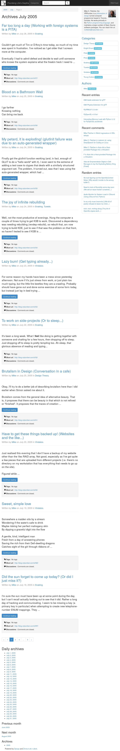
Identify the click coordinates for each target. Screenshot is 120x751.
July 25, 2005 (11, 704)
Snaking (39, 33)
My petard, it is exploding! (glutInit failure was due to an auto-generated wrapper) (37, 140)
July (11, 9)
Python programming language (98, 23)
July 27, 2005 (11, 709)
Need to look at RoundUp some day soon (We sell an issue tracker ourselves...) (99, 188)
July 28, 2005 (11, 711)
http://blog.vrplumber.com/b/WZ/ (26, 563)
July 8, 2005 (10, 669)
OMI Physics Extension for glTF (95, 105)
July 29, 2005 (11, 714)
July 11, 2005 (11, 674)
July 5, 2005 (10, 662)
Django (16, 748)
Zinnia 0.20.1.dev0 (30, 748)
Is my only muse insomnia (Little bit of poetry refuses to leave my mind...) (98, 202)
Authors (86, 83)
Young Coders (93, 77)
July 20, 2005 (11, 695)
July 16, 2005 (11, 685)
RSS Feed (114, 3)
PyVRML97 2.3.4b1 (91, 109)
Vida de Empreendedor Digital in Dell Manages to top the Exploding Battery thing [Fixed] (100, 163)
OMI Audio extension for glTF (94, 100)
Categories (35, 3)
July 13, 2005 (11, 678)
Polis (89, 53)
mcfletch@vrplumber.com (93, 30)
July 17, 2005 (11, 688)
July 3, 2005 (10, 657)
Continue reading (9, 68)
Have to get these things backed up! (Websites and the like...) (38, 435)
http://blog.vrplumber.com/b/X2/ (26, 357)
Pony (89, 58)
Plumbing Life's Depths (18, 2)
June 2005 (6, 727)
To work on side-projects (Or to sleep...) (32, 320)
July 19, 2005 (11, 692)
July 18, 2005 (11, 690)
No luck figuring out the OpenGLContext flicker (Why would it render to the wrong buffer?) (99, 180)
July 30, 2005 (11, 716)
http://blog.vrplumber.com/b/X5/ (26, 188)
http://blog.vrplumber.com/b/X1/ (26, 420)
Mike (14, 33)
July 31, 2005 (11, 718)
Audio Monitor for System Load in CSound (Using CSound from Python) (99, 195)
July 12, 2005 (11, 676)
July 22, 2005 (11, 697)
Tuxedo (47, 206)
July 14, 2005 (11, 681)
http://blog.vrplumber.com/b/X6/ (26, 125)
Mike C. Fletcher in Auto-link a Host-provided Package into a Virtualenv (97, 148)
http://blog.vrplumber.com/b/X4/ (26, 247)
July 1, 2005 (10, 653)
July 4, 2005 (10, 660)
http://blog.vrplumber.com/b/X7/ (26, 78)
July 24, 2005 (11, 702)
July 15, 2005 (11, 683)
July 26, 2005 (11, 707)
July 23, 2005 (11, 700)
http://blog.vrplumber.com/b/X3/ (26, 307)
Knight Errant (92, 48)
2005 (5, 9)
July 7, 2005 (10, 667)
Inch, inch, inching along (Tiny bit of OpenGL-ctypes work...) (97, 209)
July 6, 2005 (10, 664)
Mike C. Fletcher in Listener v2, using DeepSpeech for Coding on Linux (97, 141)
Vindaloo (39, 265)
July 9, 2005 (10, 671)
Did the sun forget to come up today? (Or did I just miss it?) (37, 578)
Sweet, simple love (16, 503)
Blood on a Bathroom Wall (22, 91)
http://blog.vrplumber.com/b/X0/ (26, 490)
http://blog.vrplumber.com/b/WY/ (26, 626)
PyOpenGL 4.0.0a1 (91, 114)
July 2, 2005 (10, 655)
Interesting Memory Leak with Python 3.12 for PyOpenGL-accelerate (99, 120)
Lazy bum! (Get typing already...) (27, 261)
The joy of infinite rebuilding (23, 201)
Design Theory (42, 375)
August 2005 (6, 736)
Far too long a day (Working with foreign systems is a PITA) (40, 27)
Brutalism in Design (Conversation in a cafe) (36, 371)
